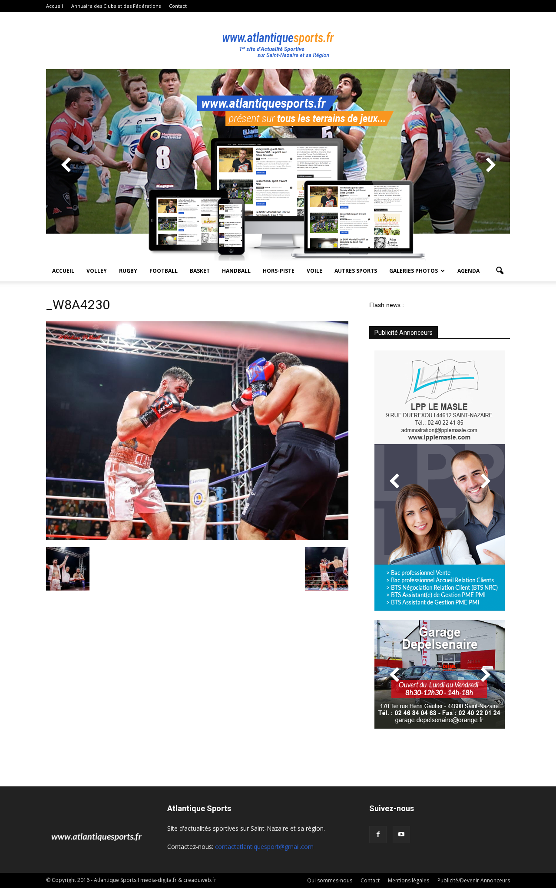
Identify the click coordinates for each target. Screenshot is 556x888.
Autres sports (355, 270)
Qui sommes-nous (329, 880)
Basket (200, 270)
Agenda (468, 270)
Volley (96, 270)
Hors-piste (279, 270)
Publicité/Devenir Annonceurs (473, 880)
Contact (178, 6)
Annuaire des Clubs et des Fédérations (116, 6)
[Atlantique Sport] (278, 40)
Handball (236, 270)
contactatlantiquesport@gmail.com (264, 846)
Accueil (54, 6)
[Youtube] (401, 834)
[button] (499, 271)
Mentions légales (408, 880)
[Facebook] (378, 834)
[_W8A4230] (197, 538)
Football (163, 270)
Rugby (128, 270)
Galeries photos (413, 270)
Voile (314, 270)
